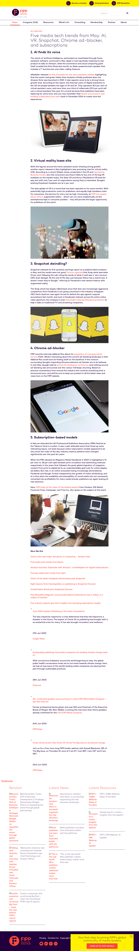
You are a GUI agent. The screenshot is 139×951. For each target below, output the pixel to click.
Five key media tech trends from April (48, 573)
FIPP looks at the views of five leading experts (57, 487)
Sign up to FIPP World (102, 946)
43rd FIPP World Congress (69, 713)
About (124, 22)
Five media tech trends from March (47, 562)
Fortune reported (75, 273)
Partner (111, 22)
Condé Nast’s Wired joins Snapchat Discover (52, 590)
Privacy (42, 938)
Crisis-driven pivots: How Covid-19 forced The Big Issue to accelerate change (69, 743)
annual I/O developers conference (72, 365)
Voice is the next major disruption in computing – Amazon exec (60, 557)
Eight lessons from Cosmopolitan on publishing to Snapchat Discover (63, 584)
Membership (96, 22)
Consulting (79, 22)
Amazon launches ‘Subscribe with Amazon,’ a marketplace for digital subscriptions (69, 568)
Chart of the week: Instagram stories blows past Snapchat (58, 579)
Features (37, 685)
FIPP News (37, 729)
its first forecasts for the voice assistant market (71, 75)
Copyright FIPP (67, 938)
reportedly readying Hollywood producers (85, 300)
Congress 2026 (30, 22)
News (15, 22)
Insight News (39, 639)
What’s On (64, 22)
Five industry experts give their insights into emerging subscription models (66, 603)
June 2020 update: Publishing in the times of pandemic (59, 611)
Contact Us (53, 938)
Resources (48, 22)
